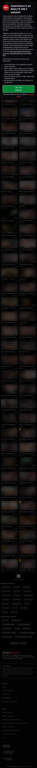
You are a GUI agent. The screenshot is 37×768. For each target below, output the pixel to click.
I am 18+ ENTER (18, 89)
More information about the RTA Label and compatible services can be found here (17, 53)
